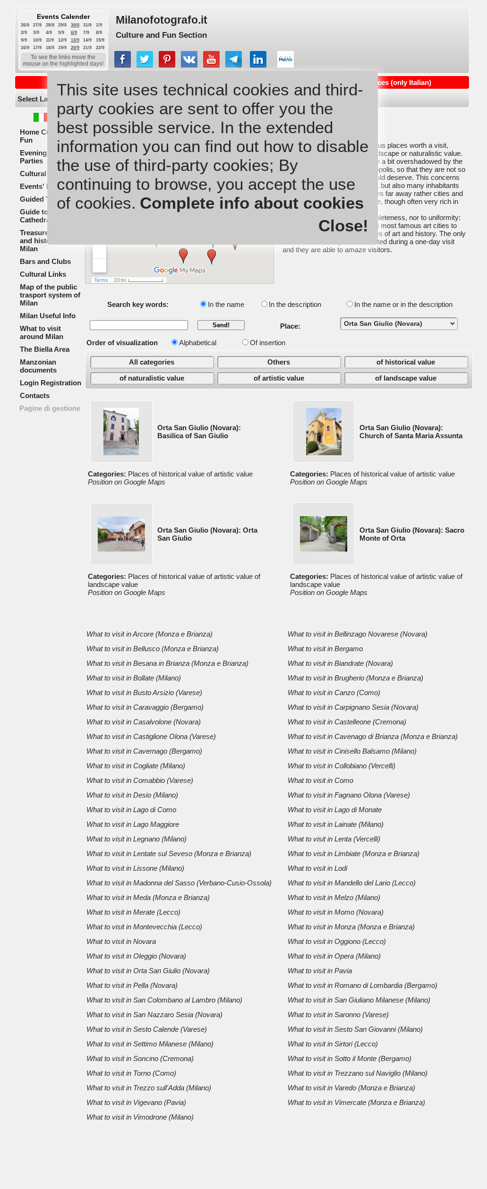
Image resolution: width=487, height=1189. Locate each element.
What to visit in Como (320, 780)
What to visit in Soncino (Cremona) (140, 1058)
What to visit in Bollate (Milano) (133, 678)
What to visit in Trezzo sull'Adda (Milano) (148, 1088)
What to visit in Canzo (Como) (334, 692)
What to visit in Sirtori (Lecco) (333, 1044)
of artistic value (279, 378)
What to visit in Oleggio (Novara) (136, 956)
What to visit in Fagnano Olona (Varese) (349, 795)
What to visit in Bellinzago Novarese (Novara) (357, 634)
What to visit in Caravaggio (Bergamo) (145, 707)
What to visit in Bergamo (325, 649)
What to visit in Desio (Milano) (132, 795)
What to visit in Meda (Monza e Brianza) (148, 897)
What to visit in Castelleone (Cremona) (347, 722)
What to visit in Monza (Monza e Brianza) (351, 927)
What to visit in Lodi (317, 868)
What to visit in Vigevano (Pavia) (136, 1102)
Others (278, 362)
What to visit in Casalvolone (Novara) (143, 722)
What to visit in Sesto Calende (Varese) (146, 1029)
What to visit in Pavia (320, 971)
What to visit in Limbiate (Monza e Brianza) (353, 853)
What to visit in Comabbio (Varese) (139, 780)
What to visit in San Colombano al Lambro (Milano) (164, 1000)
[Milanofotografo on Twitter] (144, 65)
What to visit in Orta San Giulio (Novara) (148, 971)
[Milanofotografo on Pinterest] (167, 65)
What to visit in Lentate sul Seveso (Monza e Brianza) (168, 853)
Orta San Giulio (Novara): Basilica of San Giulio (199, 432)
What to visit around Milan (41, 332)
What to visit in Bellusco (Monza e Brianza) (152, 649)
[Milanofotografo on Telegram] (233, 65)
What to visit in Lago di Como (131, 810)
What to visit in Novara (121, 941)
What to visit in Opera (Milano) (334, 956)
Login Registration (50, 383)
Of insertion (267, 343)
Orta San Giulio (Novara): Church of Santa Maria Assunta (410, 432)
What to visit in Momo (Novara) (336, 912)
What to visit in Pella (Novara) (132, 985)
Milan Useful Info (48, 316)
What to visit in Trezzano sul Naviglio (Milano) (357, 1073)
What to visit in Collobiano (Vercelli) (341, 766)
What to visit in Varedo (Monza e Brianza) (351, 1088)
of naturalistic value (152, 378)
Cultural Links (43, 274)
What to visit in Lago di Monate (335, 810)
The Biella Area (44, 349)
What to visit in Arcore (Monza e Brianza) (149, 634)
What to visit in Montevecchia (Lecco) (144, 927)
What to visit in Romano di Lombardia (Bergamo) (362, 985)
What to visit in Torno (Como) (131, 1073)
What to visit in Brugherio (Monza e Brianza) (355, 678)
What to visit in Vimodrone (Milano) (140, 1117)
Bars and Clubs (45, 261)
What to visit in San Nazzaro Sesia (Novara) (154, 1015)
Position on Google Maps (126, 482)
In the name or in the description (403, 304)
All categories (151, 362)
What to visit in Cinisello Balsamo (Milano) (352, 751)
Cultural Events (45, 174)
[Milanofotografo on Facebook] (122, 65)
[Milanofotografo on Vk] (189, 65)
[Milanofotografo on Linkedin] (258, 65)
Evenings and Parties (42, 157)
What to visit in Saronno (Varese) (338, 1015)
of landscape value (405, 378)
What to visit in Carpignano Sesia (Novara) (353, 707)
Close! (343, 225)
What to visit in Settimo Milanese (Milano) (150, 1044)
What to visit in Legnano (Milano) (136, 839)
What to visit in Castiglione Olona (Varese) (151, 736)
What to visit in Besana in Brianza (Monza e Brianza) (167, 663)
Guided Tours (42, 199)
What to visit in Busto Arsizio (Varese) (144, 692)
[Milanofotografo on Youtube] (211, 65)
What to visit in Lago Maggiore (132, 824)
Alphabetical (197, 343)
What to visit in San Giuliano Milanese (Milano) (359, 1000)
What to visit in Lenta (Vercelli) (334, 839)
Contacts (35, 395)
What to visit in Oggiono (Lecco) (337, 941)
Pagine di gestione (49, 408)
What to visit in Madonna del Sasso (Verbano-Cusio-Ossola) (179, 883)
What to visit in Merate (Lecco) (133, 912)
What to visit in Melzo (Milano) (334, 897)
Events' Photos (45, 186)
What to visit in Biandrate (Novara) (340, 663)
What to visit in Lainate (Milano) (336, 824)
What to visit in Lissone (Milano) (135, 868)
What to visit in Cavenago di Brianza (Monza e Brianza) (373, 736)
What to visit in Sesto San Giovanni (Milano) (355, 1029)
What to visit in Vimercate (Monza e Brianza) (356, 1102)
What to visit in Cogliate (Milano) (135, 766)
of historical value (405, 362)
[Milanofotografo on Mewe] (285, 65)
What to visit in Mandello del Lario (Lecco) (352, 883)
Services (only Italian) (395, 82)
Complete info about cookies (252, 203)
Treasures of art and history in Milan (46, 241)
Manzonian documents (38, 366)
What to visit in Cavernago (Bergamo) (144, 751)
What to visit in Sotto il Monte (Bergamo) (349, 1058)
